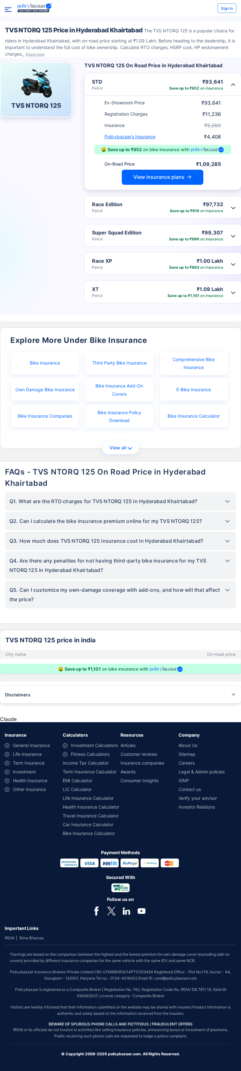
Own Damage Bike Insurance (45, 389)
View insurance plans (159, 177)
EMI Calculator (77, 780)
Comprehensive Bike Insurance (194, 363)
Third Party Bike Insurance (119, 362)
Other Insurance (29, 789)
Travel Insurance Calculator (91, 815)
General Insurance (31, 745)
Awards (128, 771)
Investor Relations (197, 807)
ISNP (184, 780)
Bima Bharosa (31, 938)
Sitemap (187, 754)
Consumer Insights (139, 780)
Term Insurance (29, 763)
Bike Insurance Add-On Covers (119, 389)
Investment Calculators (94, 745)
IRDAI (9, 938)
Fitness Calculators (90, 754)
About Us (188, 745)
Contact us (190, 789)
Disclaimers (17, 694)
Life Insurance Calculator (88, 798)
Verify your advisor (198, 798)
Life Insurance (27, 754)
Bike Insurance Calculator (194, 416)
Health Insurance (30, 780)
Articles (128, 745)
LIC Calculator (77, 789)
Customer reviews (138, 754)
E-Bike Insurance (193, 389)
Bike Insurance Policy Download (119, 416)
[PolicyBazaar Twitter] (111, 910)
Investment (24, 771)
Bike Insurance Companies (45, 416)
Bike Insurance (45, 362)
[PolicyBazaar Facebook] (96, 910)
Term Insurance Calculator (89, 771)
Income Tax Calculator (86, 763)
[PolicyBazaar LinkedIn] (126, 910)
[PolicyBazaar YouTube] (141, 910)
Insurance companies (142, 763)
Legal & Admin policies (202, 771)
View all (118, 447)
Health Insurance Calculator (91, 807)
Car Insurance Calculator (88, 824)
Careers (187, 763)
